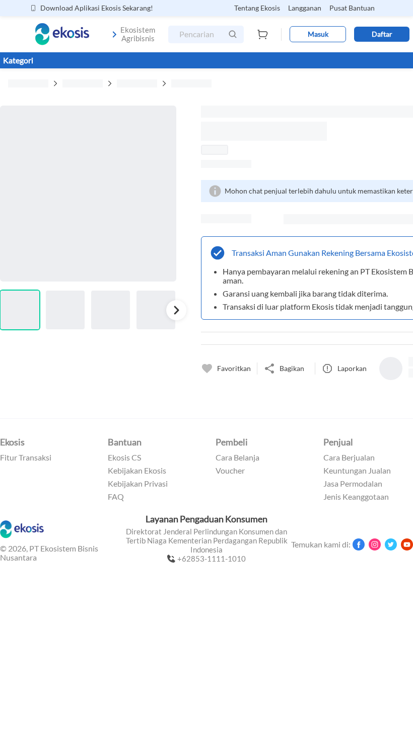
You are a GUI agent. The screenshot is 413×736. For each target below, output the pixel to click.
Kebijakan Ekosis (137, 470)
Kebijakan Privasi (138, 483)
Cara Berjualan (349, 457)
